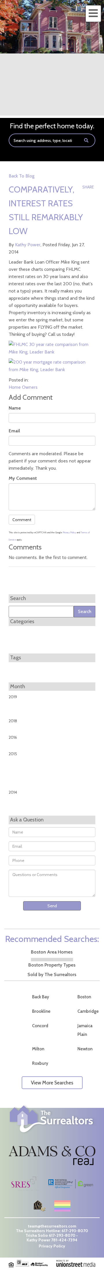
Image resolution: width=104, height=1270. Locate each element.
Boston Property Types (51, 965)
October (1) (18, 778)
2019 (13, 696)
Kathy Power (27, 244)
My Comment (23, 478)
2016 (13, 737)
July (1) (14, 746)
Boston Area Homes (52, 952)
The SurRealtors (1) (25, 646)
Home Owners (23, 387)
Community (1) (21, 632)
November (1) (20, 785)
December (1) (20, 809)
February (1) (18, 770)
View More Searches (52, 1083)
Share (88, 187)
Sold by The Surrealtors (51, 974)
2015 (13, 753)
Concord (40, 1025)
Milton (38, 1048)
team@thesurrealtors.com (52, 1226)
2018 (13, 720)
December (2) (21, 714)
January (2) (17, 763)
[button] (86, 140)
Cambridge (88, 1011)
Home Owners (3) (24, 639)
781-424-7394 (64, 1240)
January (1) (17, 706)
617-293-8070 (75, 1231)
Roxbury (40, 1063)
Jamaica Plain (84, 1030)
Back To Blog (21, 176)
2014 (13, 792)
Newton (84, 1048)
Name (15, 408)
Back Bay (40, 996)
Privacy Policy (69, 532)
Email (14, 431)
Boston (84, 996)
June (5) (15, 801)
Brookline (41, 1011)
